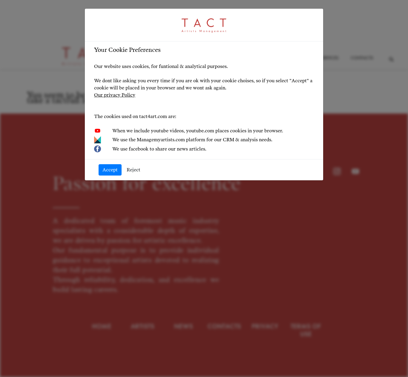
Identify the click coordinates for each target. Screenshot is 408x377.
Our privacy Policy (114, 95)
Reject (133, 170)
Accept (110, 170)
